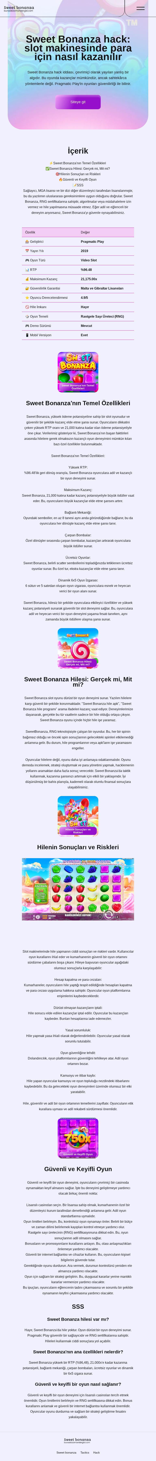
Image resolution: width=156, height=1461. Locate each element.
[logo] (19, 8)
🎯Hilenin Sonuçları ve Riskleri (78, 174)
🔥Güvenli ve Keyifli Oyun (78, 179)
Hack (96, 1452)
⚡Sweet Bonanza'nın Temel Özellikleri (78, 163)
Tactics (84, 1452)
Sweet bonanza (66, 1452)
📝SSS (78, 185)
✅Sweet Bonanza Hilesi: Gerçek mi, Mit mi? (78, 168)
